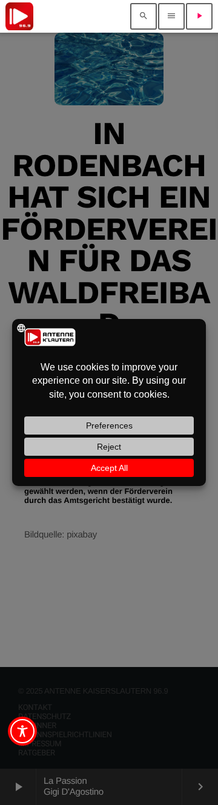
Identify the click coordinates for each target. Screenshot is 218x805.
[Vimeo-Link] (19, 16)
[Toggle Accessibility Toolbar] (22, 731)
